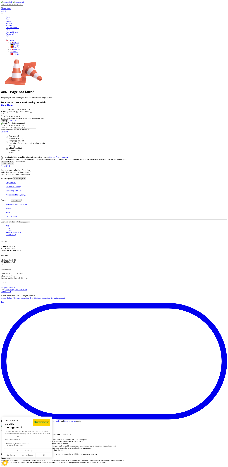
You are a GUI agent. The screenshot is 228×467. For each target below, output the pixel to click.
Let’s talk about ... (12, 28)
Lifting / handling (15, 148)
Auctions (9, 23)
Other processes (14, 150)
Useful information (23, 222)
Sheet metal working (16, 138)
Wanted (8, 21)
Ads (7, 19)
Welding (11, 146)
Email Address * (7, 127)
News (8, 30)
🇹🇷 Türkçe (14, 54)
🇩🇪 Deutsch (14, 45)
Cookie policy (11, 235)
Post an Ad (10, 34)
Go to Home (7, 105)
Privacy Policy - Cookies (58, 157)
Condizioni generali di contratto (54, 298)
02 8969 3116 (6, 292)
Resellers (9, 26)
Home (8, 17)
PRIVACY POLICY (13, 232)
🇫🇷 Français (15, 49)
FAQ (8, 36)
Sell (6, 9)
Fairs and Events (12, 32)
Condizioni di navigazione (31, 298)
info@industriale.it (8, 287)
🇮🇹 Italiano (14, 43)
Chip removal (13, 136)
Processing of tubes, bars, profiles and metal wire (26, 143)
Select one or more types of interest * (15, 130)
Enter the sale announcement (16, 204)
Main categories (19, 178)
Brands (8, 228)
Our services (16, 200)
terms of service (70, 421)
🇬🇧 (10, 40)
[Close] (31, 112)
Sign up (4, 121)
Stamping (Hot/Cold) (16, 141)
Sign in (3, 11)
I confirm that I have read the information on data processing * (36, 157)
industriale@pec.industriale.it (16, 290)
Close (4, 164)
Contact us (13, 121)
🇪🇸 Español (14, 47)
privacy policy (55, 421)
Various (11, 153)
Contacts (9, 230)
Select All (4, 132)
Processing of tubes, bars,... (16, 195)
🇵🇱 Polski (14, 52)
